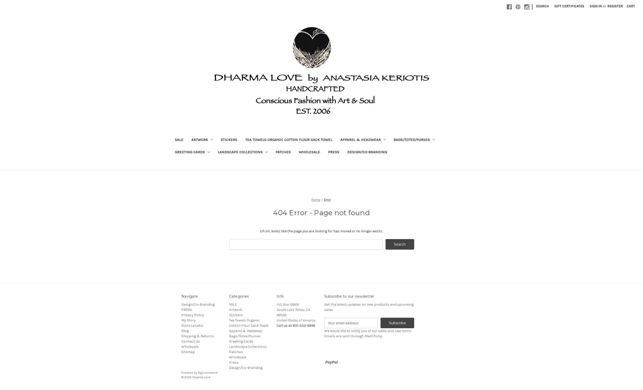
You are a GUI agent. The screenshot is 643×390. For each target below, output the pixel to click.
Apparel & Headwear (360, 139)
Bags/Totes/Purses (412, 139)
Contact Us (190, 341)
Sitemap (188, 352)
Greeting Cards (190, 152)
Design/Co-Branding (367, 152)
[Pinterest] (518, 7)
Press (333, 152)
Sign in (596, 6)
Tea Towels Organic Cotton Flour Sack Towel (288, 139)
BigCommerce (208, 372)
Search (542, 6)
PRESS (186, 310)
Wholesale (309, 152)
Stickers (229, 139)
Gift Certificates (569, 6)
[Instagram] (526, 7)
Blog (185, 331)
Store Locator (192, 325)
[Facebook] (509, 7)
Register (615, 6)
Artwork (199, 139)
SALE (179, 139)
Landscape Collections (240, 152)
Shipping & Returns (197, 336)
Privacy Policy (192, 315)
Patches (283, 152)
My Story (188, 320)
